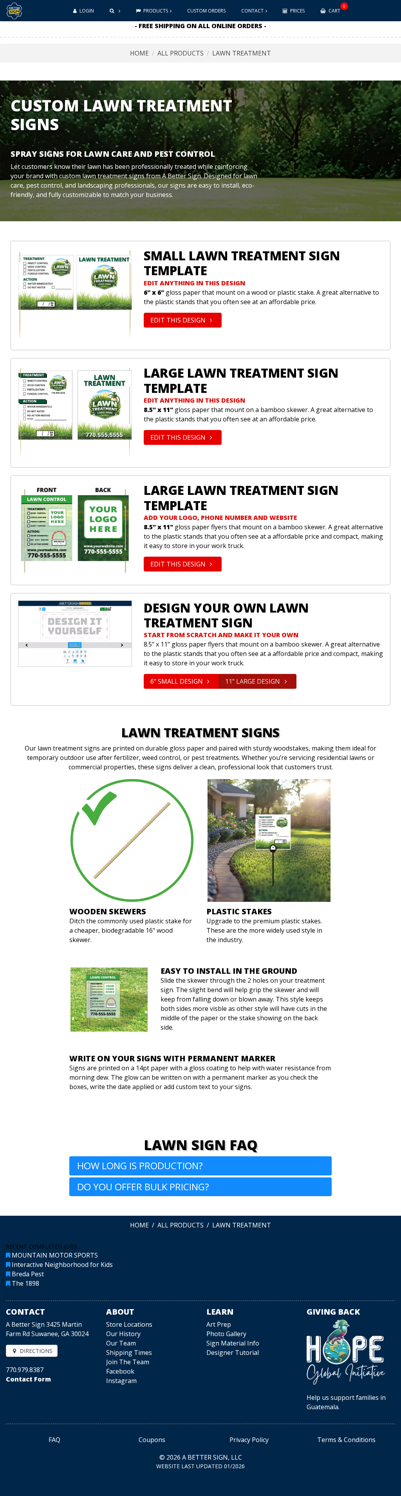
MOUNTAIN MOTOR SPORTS (55, 1255)
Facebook (120, 1371)
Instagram (121, 1380)
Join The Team (127, 1362)
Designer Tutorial (232, 1352)
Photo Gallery (226, 1333)
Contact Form (28, 1379)
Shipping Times (129, 1352)
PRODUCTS (155, 10)
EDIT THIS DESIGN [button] (178, 320)
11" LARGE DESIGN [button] (253, 681)
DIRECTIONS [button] (35, 1350)
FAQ (54, 1439)
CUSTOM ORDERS (206, 10)
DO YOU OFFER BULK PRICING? (143, 1186)
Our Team (121, 1343)
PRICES (297, 10)
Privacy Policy (249, 1439)
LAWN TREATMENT (241, 53)
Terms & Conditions (346, 1439)
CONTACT (252, 10)
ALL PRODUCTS (180, 53)
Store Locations (129, 1324)
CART (336, 8)
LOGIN (86, 10)
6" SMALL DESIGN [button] (177, 681)
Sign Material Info (232, 1343)
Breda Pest (28, 1274)
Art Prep (218, 1324)
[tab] (200, 1165)
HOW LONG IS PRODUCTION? (140, 1165)
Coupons (152, 1439)
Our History (123, 1333)
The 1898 (25, 1283)
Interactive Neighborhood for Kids (62, 1264)
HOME (139, 53)
